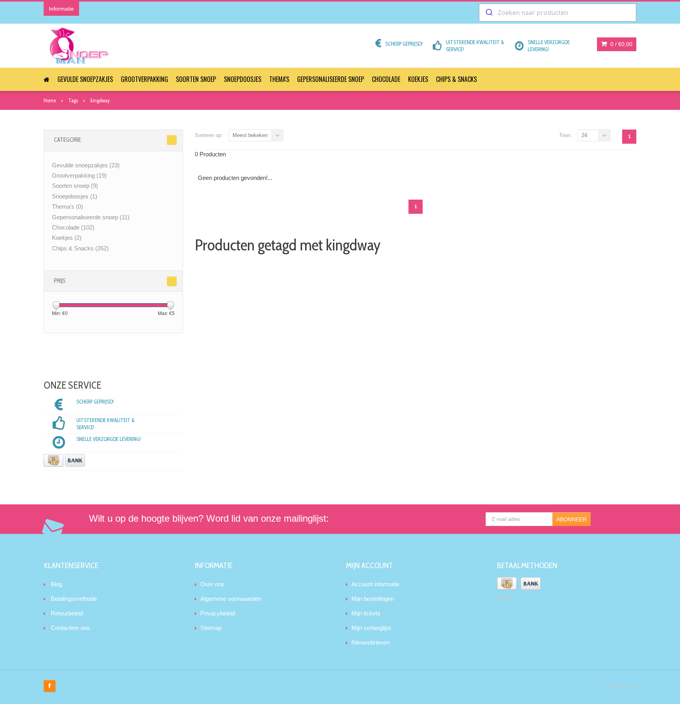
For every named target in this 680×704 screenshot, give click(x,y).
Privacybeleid (217, 613)
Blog (56, 584)
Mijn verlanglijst (371, 627)
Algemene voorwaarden (230, 598)
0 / (620, 44)
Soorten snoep (196, 79)
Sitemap (211, 627)
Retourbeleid (67, 613)
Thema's (279, 79)
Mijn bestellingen (372, 598)
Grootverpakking (144, 79)
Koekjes (418, 79)
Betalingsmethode (74, 598)
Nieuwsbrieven (370, 642)
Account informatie (375, 584)
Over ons (212, 584)
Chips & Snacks (456, 79)
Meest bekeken (250, 135)
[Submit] (488, 12)
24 (584, 135)
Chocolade (386, 79)
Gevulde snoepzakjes (85, 79)
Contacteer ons (70, 627)
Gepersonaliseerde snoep (330, 79)
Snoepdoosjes (242, 79)
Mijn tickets (366, 613)
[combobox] (557, 13)
